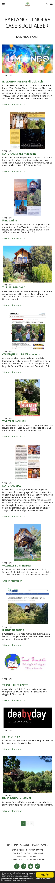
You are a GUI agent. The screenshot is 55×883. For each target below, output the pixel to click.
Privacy (33, 856)
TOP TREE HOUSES (14, 421)
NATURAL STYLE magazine (19, 153)
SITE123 (24, 859)
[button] (3, 4)
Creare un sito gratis (36, 859)
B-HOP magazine (13, 630)
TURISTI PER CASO (14, 287)
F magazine (9, 220)
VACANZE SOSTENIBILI (16, 565)
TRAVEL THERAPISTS (15, 685)
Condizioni (21, 856)
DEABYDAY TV (11, 736)
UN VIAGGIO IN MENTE (17, 798)
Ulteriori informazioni (12, 104)
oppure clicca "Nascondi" (44, 874)
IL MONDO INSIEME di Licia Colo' (23, 81)
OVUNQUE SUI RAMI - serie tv (21, 354)
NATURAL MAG (11, 485)
